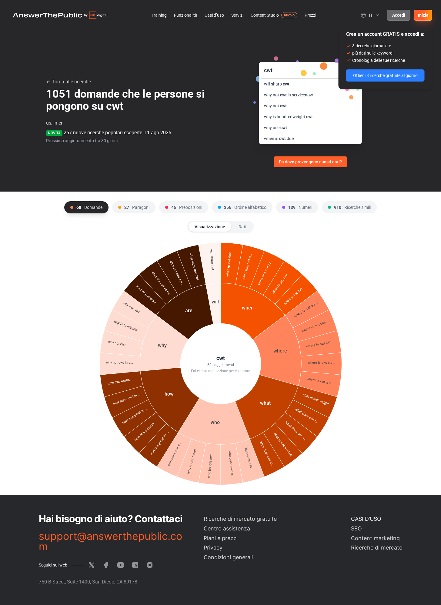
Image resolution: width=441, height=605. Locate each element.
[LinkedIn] (135, 565)
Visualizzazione (210, 226)
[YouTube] (120, 565)
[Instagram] (149, 565)
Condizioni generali (228, 557)
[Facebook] (106, 565)
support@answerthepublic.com (110, 541)
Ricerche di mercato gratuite (240, 519)
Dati (242, 226)
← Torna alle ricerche (68, 82)
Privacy (213, 547)
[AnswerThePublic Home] (60, 15)
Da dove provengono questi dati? (310, 161)
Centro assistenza (227, 528)
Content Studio (265, 15)
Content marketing (375, 538)
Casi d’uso (214, 15)
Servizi (237, 15)
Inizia (423, 15)
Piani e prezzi (221, 538)
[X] (91, 565)
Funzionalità (185, 15)
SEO (356, 528)
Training (159, 15)
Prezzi (310, 15)
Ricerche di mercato (377, 547)
